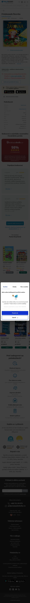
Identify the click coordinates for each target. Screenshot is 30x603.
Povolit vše (15, 313)
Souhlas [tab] (5, 286)
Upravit (14, 317)
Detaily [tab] (14, 286)
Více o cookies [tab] (24, 286)
